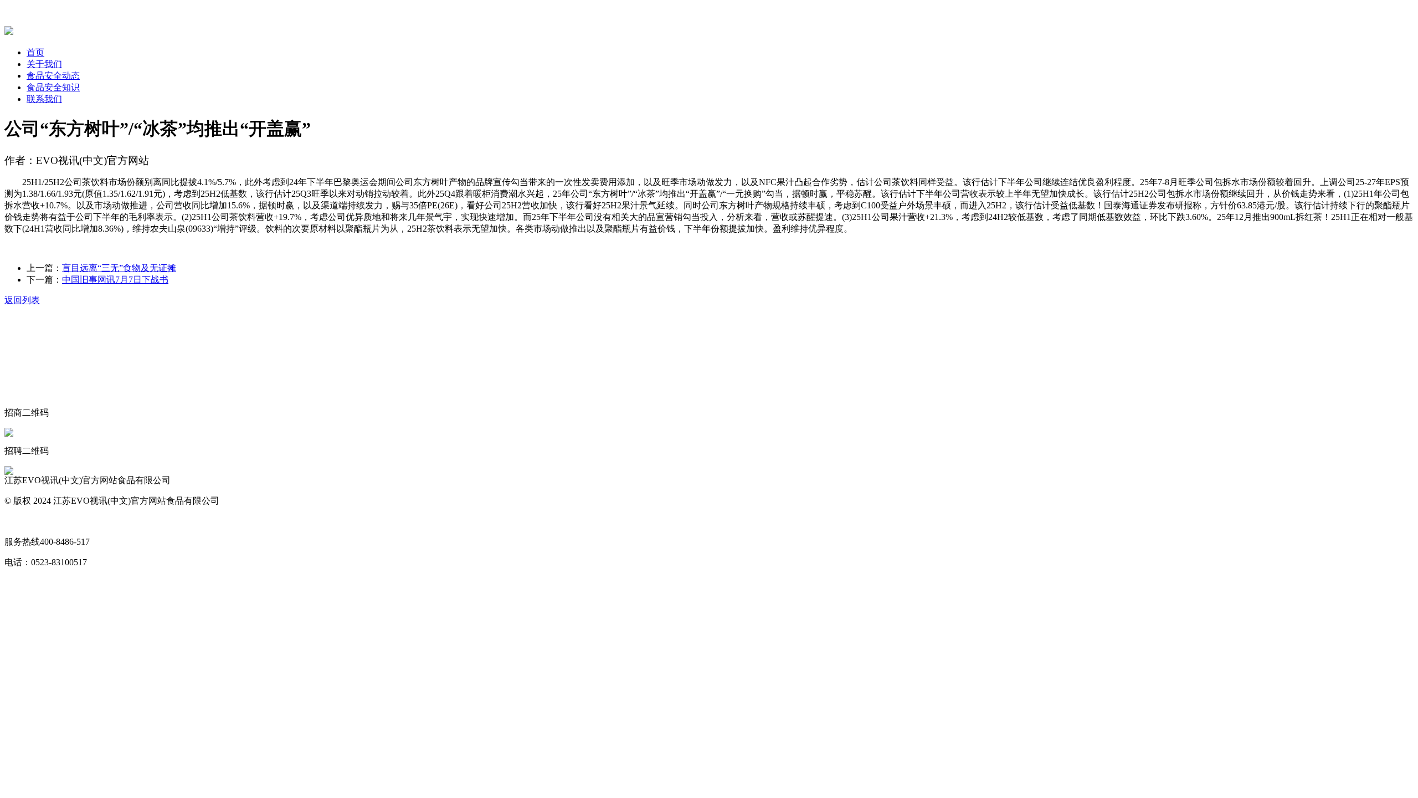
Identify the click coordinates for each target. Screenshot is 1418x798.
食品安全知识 (53, 87)
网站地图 (22, 521)
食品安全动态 (53, 75)
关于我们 (44, 64)
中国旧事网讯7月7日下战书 (115, 279)
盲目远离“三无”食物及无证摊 (119, 268)
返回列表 (22, 300)
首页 (35, 52)
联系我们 (44, 99)
